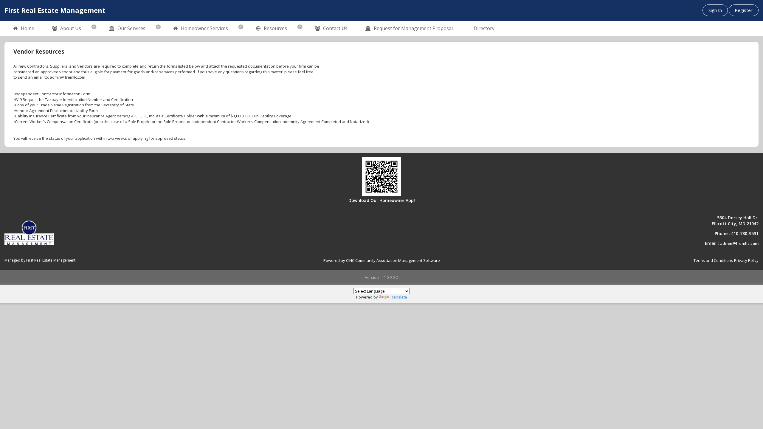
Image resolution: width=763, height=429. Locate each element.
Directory (484, 28)
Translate (398, 297)
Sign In (715, 10)
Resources (275, 28)
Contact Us (335, 28)
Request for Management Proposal (413, 28)
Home (27, 28)
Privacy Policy (746, 260)
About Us (70, 28)
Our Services (131, 28)
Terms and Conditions (713, 260)
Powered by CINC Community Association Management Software (381, 260)
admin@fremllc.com (739, 243)
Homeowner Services (204, 28)
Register (744, 10)
